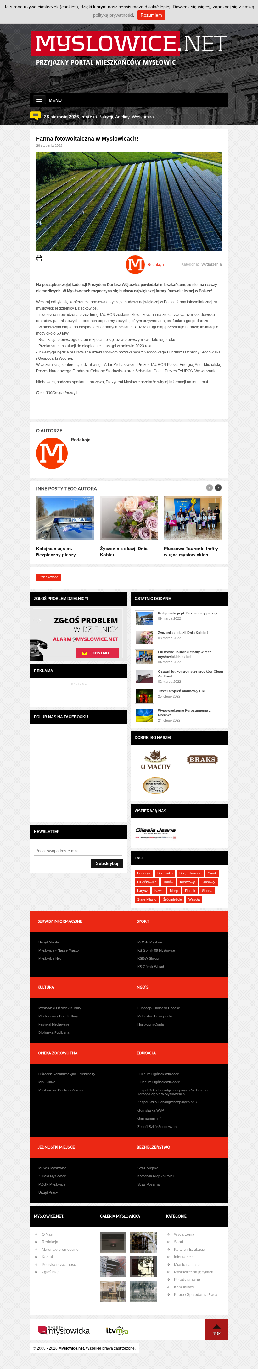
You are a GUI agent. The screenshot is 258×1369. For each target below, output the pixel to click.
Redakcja (50, 1242)
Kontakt (48, 1257)
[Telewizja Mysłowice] (117, 1340)
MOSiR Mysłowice (151, 942)
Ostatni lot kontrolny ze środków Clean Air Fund (190, 674)
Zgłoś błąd (51, 1272)
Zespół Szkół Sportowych (157, 1126)
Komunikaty (184, 1287)
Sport (178, 1242)
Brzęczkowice (190, 873)
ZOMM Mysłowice (52, 1176)
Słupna (207, 891)
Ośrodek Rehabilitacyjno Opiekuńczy (66, 1074)
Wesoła (194, 899)
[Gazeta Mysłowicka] (64, 1340)
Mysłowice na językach (193, 1272)
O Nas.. (48, 1234)
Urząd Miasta (48, 942)
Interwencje (184, 1257)
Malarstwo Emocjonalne (155, 1016)
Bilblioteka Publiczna (53, 1032)
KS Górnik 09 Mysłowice (156, 950)
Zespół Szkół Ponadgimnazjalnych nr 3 (167, 1102)
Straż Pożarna (148, 1184)
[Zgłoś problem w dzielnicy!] (78, 660)
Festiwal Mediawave (53, 1024)
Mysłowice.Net (49, 958)
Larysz (142, 891)
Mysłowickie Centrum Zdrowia (61, 1090)
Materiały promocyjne (60, 1249)
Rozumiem (151, 15)
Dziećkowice (48, 577)
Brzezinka (165, 873)
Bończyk (144, 873)
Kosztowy (187, 882)
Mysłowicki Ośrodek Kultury (59, 1008)
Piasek (190, 891)
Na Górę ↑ (216, 1329)
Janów (168, 882)
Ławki (158, 891)
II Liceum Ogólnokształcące (158, 1082)
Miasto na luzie (187, 1264)
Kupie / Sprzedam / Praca (195, 1294)
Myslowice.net (71, 1348)
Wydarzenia (211, 264)
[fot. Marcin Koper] (143, 1242)
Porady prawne (187, 1279)
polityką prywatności (113, 15)
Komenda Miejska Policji (155, 1176)
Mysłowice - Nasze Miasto (58, 950)
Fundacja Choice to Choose (158, 1008)
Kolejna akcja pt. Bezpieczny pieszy (187, 613)
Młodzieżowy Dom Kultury (58, 1016)
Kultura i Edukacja (189, 1249)
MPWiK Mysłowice (52, 1168)
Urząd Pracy (48, 1192)
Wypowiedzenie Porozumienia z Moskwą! (184, 712)
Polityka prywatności (59, 1264)
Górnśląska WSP (150, 1110)
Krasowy (208, 882)
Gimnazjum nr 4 (149, 1118)
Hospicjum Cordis (151, 1024)
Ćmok (212, 873)
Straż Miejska (147, 1168)
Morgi (174, 891)
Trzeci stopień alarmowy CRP (182, 691)
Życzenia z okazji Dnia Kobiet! (183, 632)
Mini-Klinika (46, 1082)
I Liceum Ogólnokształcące (158, 1074)
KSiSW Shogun (148, 958)
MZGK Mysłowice (51, 1184)
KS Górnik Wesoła (151, 966)
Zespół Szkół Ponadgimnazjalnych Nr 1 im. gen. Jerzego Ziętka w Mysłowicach (173, 1092)
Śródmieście (172, 899)
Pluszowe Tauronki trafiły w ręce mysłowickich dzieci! (191, 555)
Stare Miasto (146, 899)
